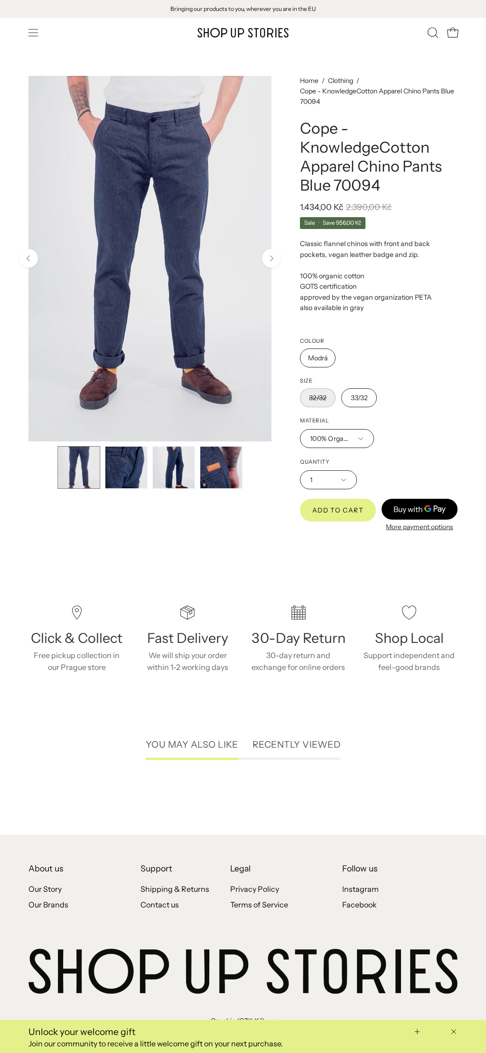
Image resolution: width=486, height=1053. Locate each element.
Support (156, 868)
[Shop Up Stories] (243, 32)
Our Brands (48, 904)
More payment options (419, 527)
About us (45, 868)
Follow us (359, 868)
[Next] (271, 258)
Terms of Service (259, 904)
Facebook (359, 904)
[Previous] (28, 258)
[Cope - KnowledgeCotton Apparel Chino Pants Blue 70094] (78, 467)
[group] (243, 9)
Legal (240, 868)
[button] (432, 32)
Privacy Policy (254, 889)
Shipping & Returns (174, 889)
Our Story (45, 889)
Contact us (159, 904)
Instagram (360, 889)
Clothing (340, 80)
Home (309, 80)
